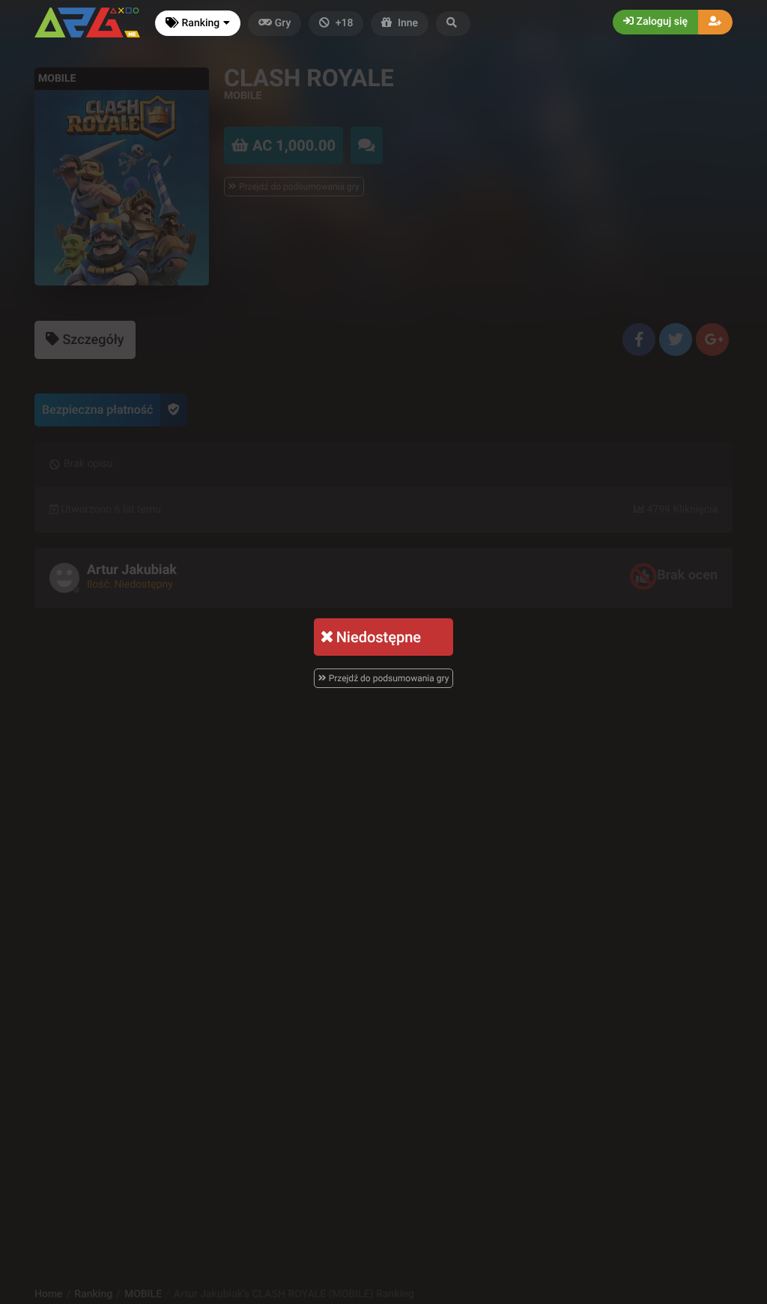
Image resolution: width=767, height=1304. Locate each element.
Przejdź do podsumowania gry (388, 678)
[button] (453, 23)
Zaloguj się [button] (661, 22)
